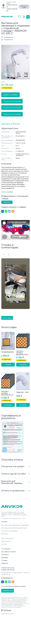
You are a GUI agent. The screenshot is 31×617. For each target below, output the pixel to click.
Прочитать (7, 202)
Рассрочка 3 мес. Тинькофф (11, 101)
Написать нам (8, 591)
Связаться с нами (24, 6)
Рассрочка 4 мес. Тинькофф (12, 107)
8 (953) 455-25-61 (7, 568)
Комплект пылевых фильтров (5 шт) (7, 393)
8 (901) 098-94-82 (8, 570)
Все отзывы (7, 318)
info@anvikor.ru (7, 578)
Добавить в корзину (10, 95)
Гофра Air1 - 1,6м (22, 392)
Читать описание (7, 192)
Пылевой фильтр (7, 352)
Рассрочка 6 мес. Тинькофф (12, 114)
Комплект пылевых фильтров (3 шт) (22, 352)
